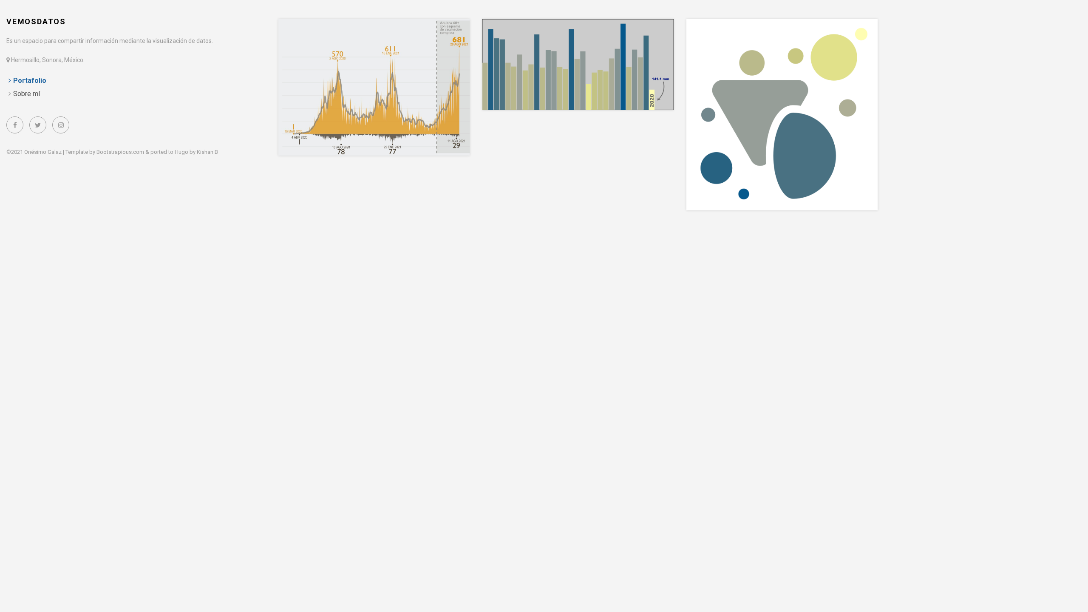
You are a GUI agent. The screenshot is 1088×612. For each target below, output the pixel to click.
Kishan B (207, 152)
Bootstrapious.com (120, 152)
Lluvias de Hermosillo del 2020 (557, 35)
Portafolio (29, 80)
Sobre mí (26, 94)
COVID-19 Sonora (322, 35)
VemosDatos (36, 21)
